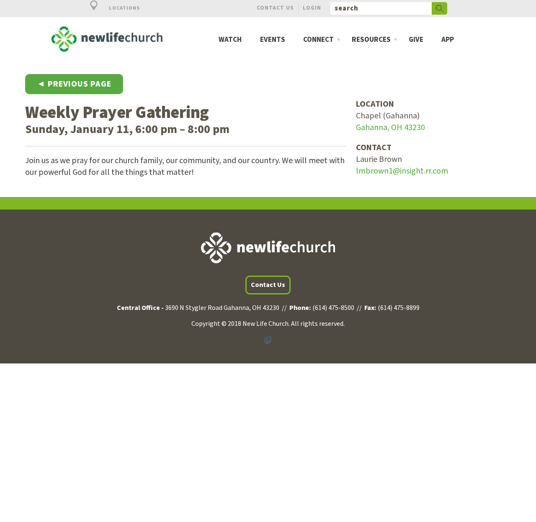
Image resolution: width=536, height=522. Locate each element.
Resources (371, 40)
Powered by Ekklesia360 (268, 340)
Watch (230, 40)
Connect (318, 40)
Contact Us (275, 8)
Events (272, 40)
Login (312, 8)
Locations (124, 8)
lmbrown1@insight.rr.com (402, 171)
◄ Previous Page (74, 84)
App (447, 40)
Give (416, 40)
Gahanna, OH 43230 (390, 127)
